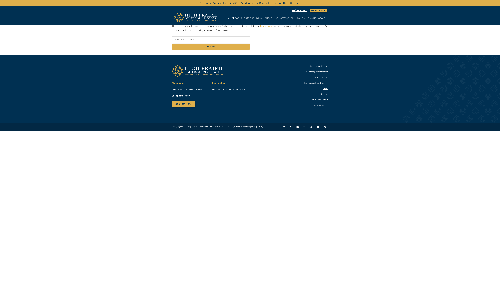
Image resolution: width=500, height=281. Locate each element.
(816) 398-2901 (299, 10)
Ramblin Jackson (242, 127)
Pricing (324, 94)
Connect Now (318, 11)
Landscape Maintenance (316, 83)
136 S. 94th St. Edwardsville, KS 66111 (229, 89)
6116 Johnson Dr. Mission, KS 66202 (188, 89)
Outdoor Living (321, 77)
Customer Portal (320, 105)
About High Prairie (319, 100)
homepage (266, 26)
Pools (325, 89)
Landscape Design (319, 66)
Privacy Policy (257, 127)
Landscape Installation (317, 72)
